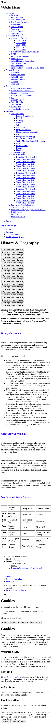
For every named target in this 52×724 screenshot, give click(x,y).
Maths (18, 123)
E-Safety (14, 214)
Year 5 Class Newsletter (25, 168)
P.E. (12, 97)
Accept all (15, 622)
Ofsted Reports (17, 27)
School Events (17, 77)
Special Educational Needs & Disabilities (27, 68)
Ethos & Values (17, 17)
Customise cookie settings (31, 622)
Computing (20, 127)
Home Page (11, 225)
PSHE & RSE (22, 146)
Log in (8, 221)
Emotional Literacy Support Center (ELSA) (28, 210)
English (19, 118)
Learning (9, 111)
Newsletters (15, 72)
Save (23, 722)
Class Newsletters (18, 155)
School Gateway (17, 100)
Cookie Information (14, 579)
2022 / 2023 (21, 49)
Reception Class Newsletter (27, 157)
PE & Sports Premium (20, 56)
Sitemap (9, 577)
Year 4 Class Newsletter (25, 166)
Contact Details (17, 31)
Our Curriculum (17, 113)
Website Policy (12, 581)
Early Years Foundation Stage (23, 205)
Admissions (15, 24)
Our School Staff (18, 20)
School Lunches (17, 102)
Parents (9, 86)
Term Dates (15, 84)
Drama (19, 148)
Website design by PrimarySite (18, 590)
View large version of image (13, 249)
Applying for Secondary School (23, 109)
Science (19, 125)
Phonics (19, 150)
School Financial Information (22, 61)
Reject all (5, 622)
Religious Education (24, 139)
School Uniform (17, 104)
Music (18, 143)
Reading (19, 120)
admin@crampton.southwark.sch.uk (27, 568)
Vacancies (15, 29)
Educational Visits (18, 216)
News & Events (12, 70)
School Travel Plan (18, 63)
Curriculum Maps (18, 152)
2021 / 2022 (21, 47)
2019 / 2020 (21, 43)
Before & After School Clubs (22, 91)
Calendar (14, 81)
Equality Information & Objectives (25, 52)
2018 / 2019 (21, 40)
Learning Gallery (18, 79)
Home (8, 230)
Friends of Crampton (19, 93)
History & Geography (25, 116)
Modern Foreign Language (27, 132)
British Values (16, 212)
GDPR (14, 54)
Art (17, 134)
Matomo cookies (14, 677)
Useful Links (16, 107)
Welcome (15, 15)
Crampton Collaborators (20, 207)
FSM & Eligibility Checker (22, 95)
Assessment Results (19, 38)
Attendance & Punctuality (21, 88)
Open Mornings (17, 33)
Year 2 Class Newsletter (25, 162)
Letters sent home (18, 75)
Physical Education (23, 130)
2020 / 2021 (21, 45)
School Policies (17, 65)
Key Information (12, 36)
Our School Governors (20, 22)
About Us (10, 13)
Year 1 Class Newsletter (25, 159)
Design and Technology (25, 136)
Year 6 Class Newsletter (25, 171)
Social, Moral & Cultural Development (31, 141)
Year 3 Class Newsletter (25, 164)
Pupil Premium (17, 59)
